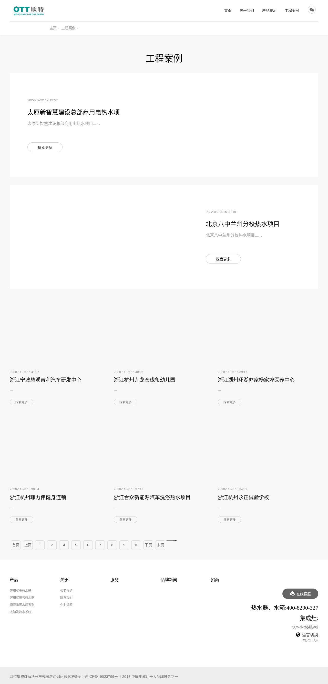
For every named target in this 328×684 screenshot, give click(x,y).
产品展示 (269, 10)
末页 (160, 545)
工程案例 (292, 10)
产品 (14, 579)
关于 (64, 579)
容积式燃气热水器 (22, 597)
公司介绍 (66, 590)
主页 (53, 27)
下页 (148, 545)
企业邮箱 (66, 604)
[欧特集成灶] (29, 10)
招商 (215, 579)
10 (136, 545)
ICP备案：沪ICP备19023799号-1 (94, 676)
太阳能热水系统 (20, 612)
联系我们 (66, 597)
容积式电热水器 (20, 590)
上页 (28, 545)
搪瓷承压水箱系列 (22, 604)
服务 (114, 579)
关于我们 (247, 10)
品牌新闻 (169, 579)
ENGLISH (310, 640)
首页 (227, 10)
